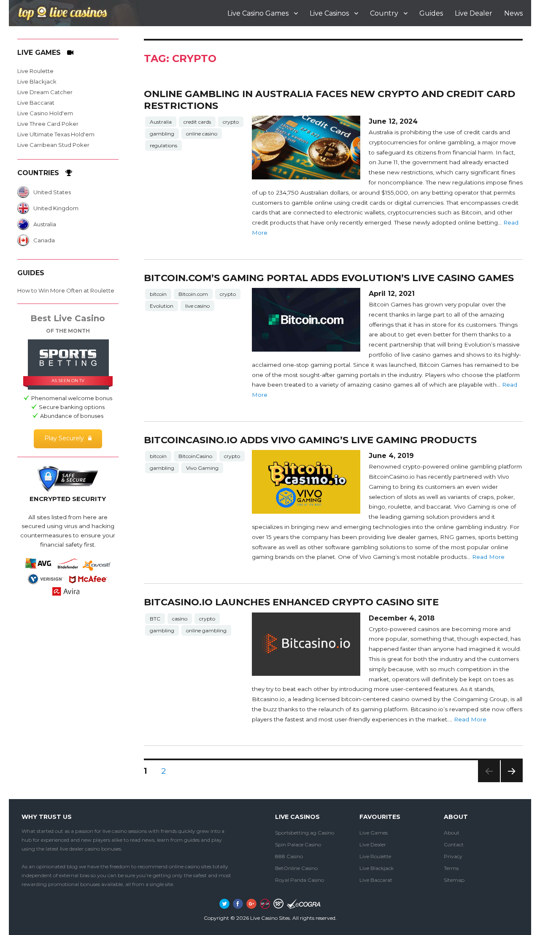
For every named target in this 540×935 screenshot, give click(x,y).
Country (384, 13)
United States (52, 192)
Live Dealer (473, 13)
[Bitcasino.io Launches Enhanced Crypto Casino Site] (306, 644)
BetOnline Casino (296, 868)
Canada (44, 240)
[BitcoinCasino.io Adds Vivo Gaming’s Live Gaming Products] (306, 482)
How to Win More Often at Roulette (65, 290)
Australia (161, 122)
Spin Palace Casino (298, 844)
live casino (197, 306)
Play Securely (64, 438)
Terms (451, 868)
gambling (162, 133)
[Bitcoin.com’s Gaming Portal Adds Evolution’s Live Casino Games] (306, 320)
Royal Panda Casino (299, 880)
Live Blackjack (37, 81)
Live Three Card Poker (47, 123)
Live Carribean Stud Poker (53, 144)
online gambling (206, 630)
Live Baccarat (35, 102)
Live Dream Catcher (45, 92)
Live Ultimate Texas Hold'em (55, 134)
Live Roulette (35, 71)
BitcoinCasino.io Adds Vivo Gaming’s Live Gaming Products (310, 440)
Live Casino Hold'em (45, 113)
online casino (201, 133)
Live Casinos (329, 13)
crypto (231, 122)
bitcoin (158, 294)
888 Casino (289, 856)
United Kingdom (55, 208)
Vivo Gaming (202, 468)
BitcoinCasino (195, 456)
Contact (454, 844)
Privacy (453, 856)
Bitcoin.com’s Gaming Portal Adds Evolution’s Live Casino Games (329, 278)
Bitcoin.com (193, 294)
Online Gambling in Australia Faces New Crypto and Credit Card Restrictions (329, 99)
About (451, 832)
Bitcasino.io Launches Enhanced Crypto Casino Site (291, 602)
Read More (488, 556)
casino (179, 618)
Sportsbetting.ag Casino (304, 832)
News (513, 13)
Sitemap (454, 880)
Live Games (373, 832)
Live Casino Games (258, 13)
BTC (155, 618)
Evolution (161, 306)
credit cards (197, 122)
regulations (163, 145)
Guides (431, 13)
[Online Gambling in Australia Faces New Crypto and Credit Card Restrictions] (306, 147)
